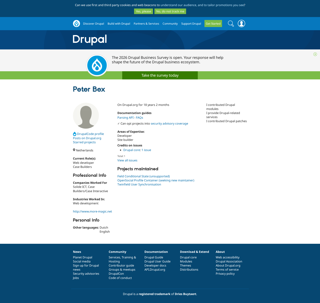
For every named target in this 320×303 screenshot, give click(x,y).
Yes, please (143, 11)
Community (170, 23)
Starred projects (84, 142)
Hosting (114, 261)
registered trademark (154, 294)
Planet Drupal (82, 257)
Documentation (156, 252)
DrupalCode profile (90, 134)
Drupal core (131, 150)
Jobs (76, 278)
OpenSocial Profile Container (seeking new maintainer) (155, 180)
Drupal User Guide (157, 261)
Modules (186, 261)
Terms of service (227, 269)
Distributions (189, 269)
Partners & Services (146, 23)
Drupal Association (229, 261)
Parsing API (125, 117)
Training (127, 257)
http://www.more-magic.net (92, 211)
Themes (185, 265)
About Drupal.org (228, 265)
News (77, 252)
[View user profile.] (86, 116)
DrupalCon (116, 274)
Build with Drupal (119, 23)
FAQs (139, 117)
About (220, 252)
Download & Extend (194, 252)
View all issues (127, 160)
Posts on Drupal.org (87, 138)
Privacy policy (225, 274)
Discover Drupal (93, 23)
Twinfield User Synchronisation (139, 184)
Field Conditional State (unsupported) (143, 176)
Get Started (213, 23)
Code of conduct (120, 278)
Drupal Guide (153, 257)
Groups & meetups (122, 269)
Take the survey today (160, 75)
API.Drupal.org (154, 269)
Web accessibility (227, 257)
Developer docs (155, 265)
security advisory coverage (169, 123)
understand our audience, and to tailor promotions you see (202, 5)
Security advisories (86, 274)
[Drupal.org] (123, 40)
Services (114, 257)
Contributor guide (121, 265)
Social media (82, 261)
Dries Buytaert (185, 294)
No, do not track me (170, 11)
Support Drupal (191, 23)
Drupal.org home (76, 23)
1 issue (146, 150)
